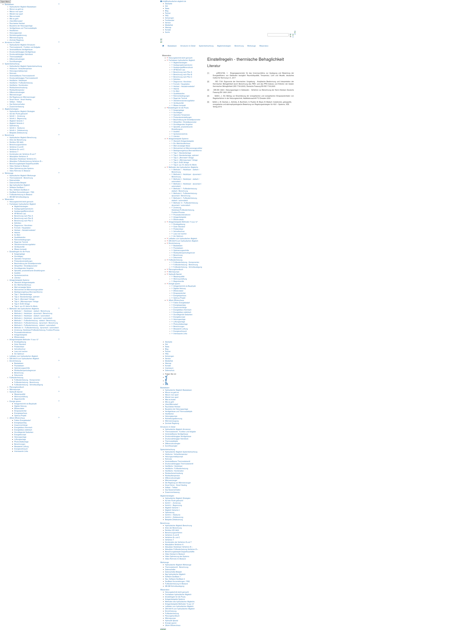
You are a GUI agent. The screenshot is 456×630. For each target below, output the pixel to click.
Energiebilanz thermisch (23, 427)
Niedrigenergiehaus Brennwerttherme (28, 292)
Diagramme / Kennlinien (23, 225)
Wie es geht (14, 18)
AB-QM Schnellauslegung (19, 197)
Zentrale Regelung (17, 40)
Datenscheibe (15, 180)
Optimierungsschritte (22, 368)
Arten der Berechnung (18, 140)
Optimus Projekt (20, 415)
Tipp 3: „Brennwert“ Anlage (24, 299)
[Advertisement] (250, 129)
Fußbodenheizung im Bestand (21, 194)
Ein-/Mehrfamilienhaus (22, 285)
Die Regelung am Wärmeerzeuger (22, 97)
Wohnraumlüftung (21, 396)
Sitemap (168, 27)
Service (168, 22)
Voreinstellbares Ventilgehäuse (21, 49)
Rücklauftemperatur (17, 90)
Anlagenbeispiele (20, 334)
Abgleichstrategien (12, 109)
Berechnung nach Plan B (23, 218)
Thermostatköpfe (16, 56)
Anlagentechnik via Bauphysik (25, 403)
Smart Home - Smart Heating (20, 99)
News (167, 8)
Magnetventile (19, 399)
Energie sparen (15, 401)
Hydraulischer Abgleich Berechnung (23, 137)
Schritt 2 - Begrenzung (18, 118)
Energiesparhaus (20, 413)
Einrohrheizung (15, 361)
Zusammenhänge (21, 425)
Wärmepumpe (15, 389)
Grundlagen (18, 256)
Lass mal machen (21, 351)
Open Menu (5, 1)
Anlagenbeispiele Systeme (19, 280)
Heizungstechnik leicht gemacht (21, 201)
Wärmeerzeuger (16, 94)
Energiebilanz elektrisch (23, 430)
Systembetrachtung (12, 64)
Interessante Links (21, 451)
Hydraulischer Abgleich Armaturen (22, 44)
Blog (166, 11)
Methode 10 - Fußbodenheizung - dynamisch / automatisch (36, 327)
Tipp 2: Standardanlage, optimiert (26, 296)
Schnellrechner (20, 349)
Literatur (17, 277)
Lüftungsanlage (20, 439)
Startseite (168, 3)
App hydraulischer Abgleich (20, 185)
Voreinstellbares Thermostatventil (22, 75)
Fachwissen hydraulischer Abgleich (23, 204)
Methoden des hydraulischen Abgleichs (24, 308)
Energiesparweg (20, 422)
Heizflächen (14, 30)
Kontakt (168, 30)
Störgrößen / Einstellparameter (25, 266)
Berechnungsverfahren (18, 144)
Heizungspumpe (16, 33)
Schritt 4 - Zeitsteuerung (19, 130)
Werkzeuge (9, 173)
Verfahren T (14, 151)
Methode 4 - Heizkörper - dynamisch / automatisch (33, 318)
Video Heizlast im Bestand (19, 166)
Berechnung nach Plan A (23, 216)
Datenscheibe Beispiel (18, 182)
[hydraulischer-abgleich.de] (161, 39)
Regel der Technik (21, 242)
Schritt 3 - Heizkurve (17, 128)
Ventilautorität (19, 247)
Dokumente (18, 375)
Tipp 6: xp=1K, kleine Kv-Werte (26, 306)
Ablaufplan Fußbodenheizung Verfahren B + (26, 161)
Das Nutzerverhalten (17, 104)
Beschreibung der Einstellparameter (27, 263)
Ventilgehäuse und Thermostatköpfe (23, 28)
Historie (17, 232)
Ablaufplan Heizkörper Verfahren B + (23, 159)
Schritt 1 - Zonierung (17, 116)
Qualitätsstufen (20, 237)
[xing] (166, 377)
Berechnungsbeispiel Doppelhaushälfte (24, 163)
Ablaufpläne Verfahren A (19, 156)
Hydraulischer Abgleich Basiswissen (23, 6)
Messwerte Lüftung (21, 446)
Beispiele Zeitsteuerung (18, 132)
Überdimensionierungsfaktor (25, 244)
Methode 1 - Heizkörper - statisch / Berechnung (32, 311)
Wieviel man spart (16, 14)
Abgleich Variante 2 (17, 123)
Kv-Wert (17, 235)
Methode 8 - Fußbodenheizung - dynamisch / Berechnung (36, 323)
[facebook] (166, 380)
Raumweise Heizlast (17, 23)
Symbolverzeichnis (21, 275)
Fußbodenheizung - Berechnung (26, 382)
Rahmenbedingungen (22, 239)
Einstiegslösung (20, 342)
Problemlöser (19, 346)
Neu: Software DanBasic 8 (19, 189)
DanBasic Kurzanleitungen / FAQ (22, 192)
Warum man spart (16, 11)
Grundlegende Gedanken (23, 432)
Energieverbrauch (21, 449)
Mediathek (169, 25)
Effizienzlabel (19, 408)
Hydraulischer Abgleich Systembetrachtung (26, 66)
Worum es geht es (16, 9)
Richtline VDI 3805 (16, 142)
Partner (168, 13)
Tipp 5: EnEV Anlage (22, 304)
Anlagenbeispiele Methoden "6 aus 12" (24, 339)
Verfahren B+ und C (17, 149)
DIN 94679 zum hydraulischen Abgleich (24, 358)
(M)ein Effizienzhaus (17, 418)
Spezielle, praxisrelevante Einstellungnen (29, 270)
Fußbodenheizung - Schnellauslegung (28, 384)
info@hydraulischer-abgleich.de (174, 1)
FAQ (166, 15)
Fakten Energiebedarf (22, 420)
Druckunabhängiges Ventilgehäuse (23, 52)
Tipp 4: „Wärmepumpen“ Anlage (26, 301)
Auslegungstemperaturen (23, 209)
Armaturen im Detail (12, 42)
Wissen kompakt (20, 249)
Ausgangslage (19, 254)
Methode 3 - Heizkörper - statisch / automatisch (32, 315)
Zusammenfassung (17, 106)
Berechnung (9, 135)
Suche (167, 32)
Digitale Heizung (20, 406)
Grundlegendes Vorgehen (24, 268)
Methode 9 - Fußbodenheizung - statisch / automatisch (34, 325)
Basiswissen (9, 4)
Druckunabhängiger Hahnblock (21, 54)
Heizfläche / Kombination (19, 85)
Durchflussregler (16, 61)
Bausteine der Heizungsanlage (21, 25)
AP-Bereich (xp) (20, 213)
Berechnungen (19, 444)
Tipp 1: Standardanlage (23, 294)
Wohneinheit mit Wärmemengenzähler (28, 289)
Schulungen (169, 18)
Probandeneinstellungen (23, 261)
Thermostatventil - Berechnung (21, 178)
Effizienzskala (19, 337)
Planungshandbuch (17, 387)
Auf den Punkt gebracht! (19, 113)
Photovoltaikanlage (21, 441)
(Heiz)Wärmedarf (16, 21)
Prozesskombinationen (22, 332)
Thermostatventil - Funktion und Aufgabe (25, 47)
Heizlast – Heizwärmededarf (24, 230)
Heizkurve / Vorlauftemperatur (21, 68)
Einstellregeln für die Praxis (20, 251)
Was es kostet (15, 16)
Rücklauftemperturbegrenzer (25, 370)
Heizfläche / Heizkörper (18, 80)
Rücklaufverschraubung (18, 87)
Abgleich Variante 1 (17, 121)
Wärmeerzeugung (16, 37)
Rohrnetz (13, 73)
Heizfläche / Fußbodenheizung (21, 83)
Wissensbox (9, 199)
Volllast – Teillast (16, 102)
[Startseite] (163, 46)
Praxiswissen (19, 365)
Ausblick (17, 273)
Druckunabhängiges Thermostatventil (24, 78)
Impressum (169, 368)
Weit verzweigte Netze (22, 287)
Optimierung (14, 125)
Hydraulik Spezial (16, 392)
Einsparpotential (20, 411)
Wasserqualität (19, 394)
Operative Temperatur (22, 258)
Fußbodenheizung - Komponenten (27, 380)
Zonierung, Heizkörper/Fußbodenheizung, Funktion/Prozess (36, 330)
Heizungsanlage (20, 437)
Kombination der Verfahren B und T (23, 154)
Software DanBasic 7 (17, 187)
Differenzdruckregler (17, 59)
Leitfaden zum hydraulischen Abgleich (24, 356)
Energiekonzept (20, 434)
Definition (17, 223)
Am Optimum (19, 353)
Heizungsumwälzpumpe (18, 71)
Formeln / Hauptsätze (22, 228)
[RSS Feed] (166, 384)
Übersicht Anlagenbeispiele (24, 282)
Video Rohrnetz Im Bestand (20, 170)
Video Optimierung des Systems (22, 168)
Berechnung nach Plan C (23, 220)
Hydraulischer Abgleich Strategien (22, 111)
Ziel (166, 6)
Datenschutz (169, 370)
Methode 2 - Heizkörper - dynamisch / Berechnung (33, 313)
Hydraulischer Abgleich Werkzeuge (23, 175)
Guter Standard (20, 344)
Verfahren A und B (16, 147)
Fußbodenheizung (16, 377)
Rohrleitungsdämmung (18, 35)
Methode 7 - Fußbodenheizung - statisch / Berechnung (34, 320)
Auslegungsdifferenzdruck (24, 211)
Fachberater (169, 20)
